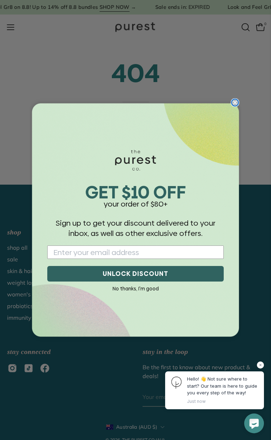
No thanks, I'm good (136, 288)
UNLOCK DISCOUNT (135, 273)
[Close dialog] (235, 102)
